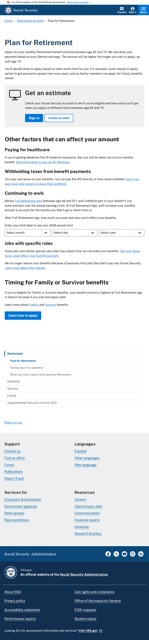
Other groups (14, 513)
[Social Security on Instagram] (132, 555)
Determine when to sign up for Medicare (43, 162)
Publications (13, 472)
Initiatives (81, 527)
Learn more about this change (25, 268)
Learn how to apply (23, 315)
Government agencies (20, 506)
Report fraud (14, 478)
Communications (87, 513)
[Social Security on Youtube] (124, 555)
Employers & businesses (22, 499)
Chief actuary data (88, 506)
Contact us (12, 451)
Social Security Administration (84, 574)
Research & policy (88, 533)
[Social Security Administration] (10, 572)
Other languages (86, 458)
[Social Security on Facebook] (108, 555)
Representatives (16, 520)
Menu (143, 12)
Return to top (13, 422)
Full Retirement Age (28, 201)
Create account (59, 118)
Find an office (14, 458)
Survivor (50, 305)
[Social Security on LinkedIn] (141, 555)
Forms (9, 465)
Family (34, 305)
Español (121, 12)
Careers (80, 499)
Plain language (85, 465)
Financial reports (87, 520)
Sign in (132, 12)
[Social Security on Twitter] (116, 555)
